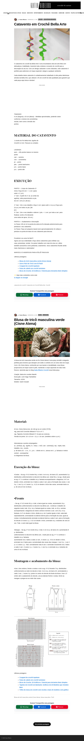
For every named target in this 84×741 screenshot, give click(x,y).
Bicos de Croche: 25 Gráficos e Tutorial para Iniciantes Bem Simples (43, 271)
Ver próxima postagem (42, 724)
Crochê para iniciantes (50, 19)
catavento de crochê (20, 285)
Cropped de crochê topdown (29, 266)
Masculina (45, 314)
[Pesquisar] (81, 13)
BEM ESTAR (30, 13)
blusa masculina (45, 697)
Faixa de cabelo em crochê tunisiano (32, 268)
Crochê (48, 285)
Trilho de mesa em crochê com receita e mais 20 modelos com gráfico (43, 690)
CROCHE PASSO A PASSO (15, 13)
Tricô (52, 697)
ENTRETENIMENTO (38, 13)
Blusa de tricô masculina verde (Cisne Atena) (35, 261)
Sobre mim (61, 13)
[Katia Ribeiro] (42, 5)
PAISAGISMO (54, 13)
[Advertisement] (42, 97)
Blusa (40, 314)
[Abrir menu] (8, 13)
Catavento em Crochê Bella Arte (35, 285)
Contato (67, 13)
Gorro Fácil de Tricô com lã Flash (31, 263)
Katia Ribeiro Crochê (41, 370)
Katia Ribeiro (23, 19)
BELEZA (24, 13)
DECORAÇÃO (47, 13)
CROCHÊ (5, 13)
